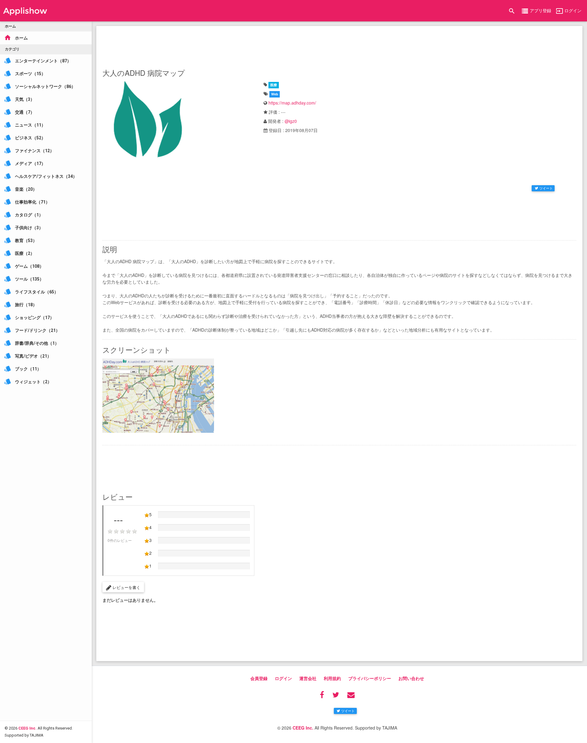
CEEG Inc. (27, 728)
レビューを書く (125, 587)
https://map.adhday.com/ (292, 103)
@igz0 (291, 121)
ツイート (546, 188)
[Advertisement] (339, 46)
